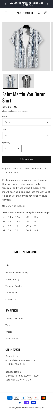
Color (4, 116)
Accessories (11, 338)
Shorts (8, 332)
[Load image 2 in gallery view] (26, 81)
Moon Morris (21, 408)
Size (4, 129)
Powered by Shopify (35, 408)
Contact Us (11, 299)
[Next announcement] (48, 4)
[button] (6, 13)
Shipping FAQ (11, 292)
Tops (7, 325)
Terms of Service (13, 286)
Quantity (6, 143)
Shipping (5, 111)
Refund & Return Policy (16, 272)
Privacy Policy (12, 279)
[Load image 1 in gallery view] (10, 81)
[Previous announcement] (5, 4)
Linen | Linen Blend (14, 318)
